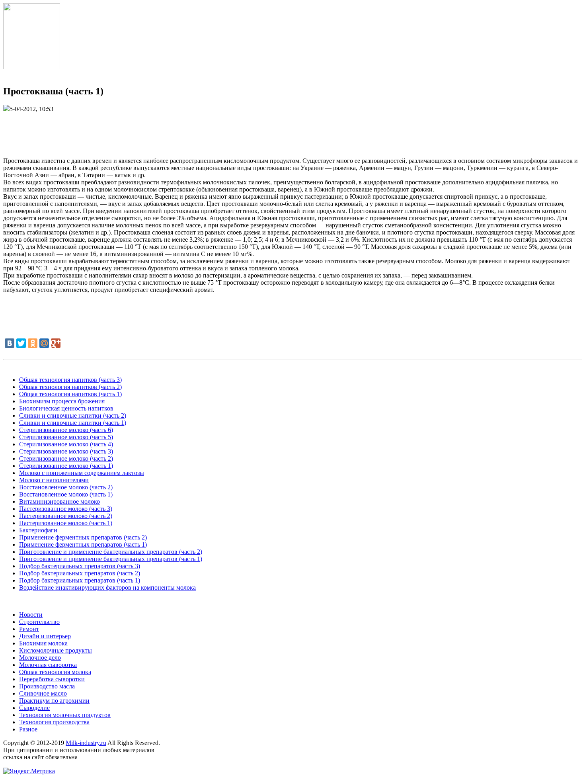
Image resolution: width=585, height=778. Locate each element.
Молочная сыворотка (48, 664)
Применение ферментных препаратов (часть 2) (83, 537)
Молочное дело (40, 657)
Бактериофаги (38, 530)
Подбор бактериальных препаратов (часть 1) (79, 580)
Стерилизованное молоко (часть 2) (66, 458)
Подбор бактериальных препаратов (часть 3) (79, 566)
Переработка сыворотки (52, 679)
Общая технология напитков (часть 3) (70, 379)
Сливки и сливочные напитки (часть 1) (72, 422)
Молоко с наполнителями (54, 480)
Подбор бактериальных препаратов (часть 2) (79, 573)
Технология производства (54, 722)
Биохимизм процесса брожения (62, 401)
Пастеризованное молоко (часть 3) (65, 508)
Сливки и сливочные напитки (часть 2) (72, 415)
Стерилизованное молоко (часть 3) (66, 451)
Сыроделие (34, 707)
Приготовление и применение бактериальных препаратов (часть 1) (110, 558)
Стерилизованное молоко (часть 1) (66, 465)
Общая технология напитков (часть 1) (70, 394)
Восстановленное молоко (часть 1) (66, 494)
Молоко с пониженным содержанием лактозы (81, 472)
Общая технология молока (55, 672)
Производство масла (47, 686)
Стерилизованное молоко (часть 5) (66, 437)
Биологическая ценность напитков (66, 408)
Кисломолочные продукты (55, 650)
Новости (31, 614)
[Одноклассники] (32, 343)
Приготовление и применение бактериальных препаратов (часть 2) (110, 551)
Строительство (39, 621)
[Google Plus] (55, 343)
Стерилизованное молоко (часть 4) (66, 444)
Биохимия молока (43, 643)
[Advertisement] (292, 131)
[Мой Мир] (44, 343)
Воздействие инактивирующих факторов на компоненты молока (107, 587)
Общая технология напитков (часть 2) (70, 386)
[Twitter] (21, 343)
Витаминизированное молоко (59, 501)
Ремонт (29, 629)
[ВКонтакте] (9, 343)
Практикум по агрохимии (54, 700)
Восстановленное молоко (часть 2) (66, 487)
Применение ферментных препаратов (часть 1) (83, 544)
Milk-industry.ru (86, 742)
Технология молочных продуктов (65, 715)
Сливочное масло (43, 693)
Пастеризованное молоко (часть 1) (65, 523)
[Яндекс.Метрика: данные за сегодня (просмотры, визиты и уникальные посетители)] (29, 771)
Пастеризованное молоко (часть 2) (65, 515)
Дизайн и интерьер (45, 636)
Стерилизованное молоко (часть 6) (66, 429)
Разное (28, 729)
